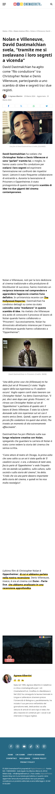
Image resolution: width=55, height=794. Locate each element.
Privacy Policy (27, 762)
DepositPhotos (46, 773)
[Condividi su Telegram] (46, 106)
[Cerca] (51, 4)
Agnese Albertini (16, 96)
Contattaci (11, 758)
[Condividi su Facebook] (9, 106)
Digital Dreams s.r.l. (38, 768)
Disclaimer (24, 758)
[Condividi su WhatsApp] (34, 106)
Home (5, 31)
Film (10, 31)
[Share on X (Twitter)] (21, 106)
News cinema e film (21, 31)
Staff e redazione (36, 755)
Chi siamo (20, 755)
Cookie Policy (39, 758)
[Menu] (4, 4)
